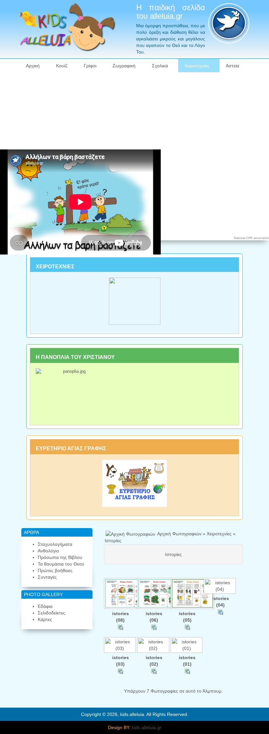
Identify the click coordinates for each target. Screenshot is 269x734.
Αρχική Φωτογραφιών (179, 533)
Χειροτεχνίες (219, 533)
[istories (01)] (187, 645)
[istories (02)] (154, 645)
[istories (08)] (120, 594)
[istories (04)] (220, 586)
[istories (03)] (120, 645)
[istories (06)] (154, 594)
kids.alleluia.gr (146, 727)
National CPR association (251, 238)
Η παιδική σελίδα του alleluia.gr (170, 11)
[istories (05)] (187, 594)
